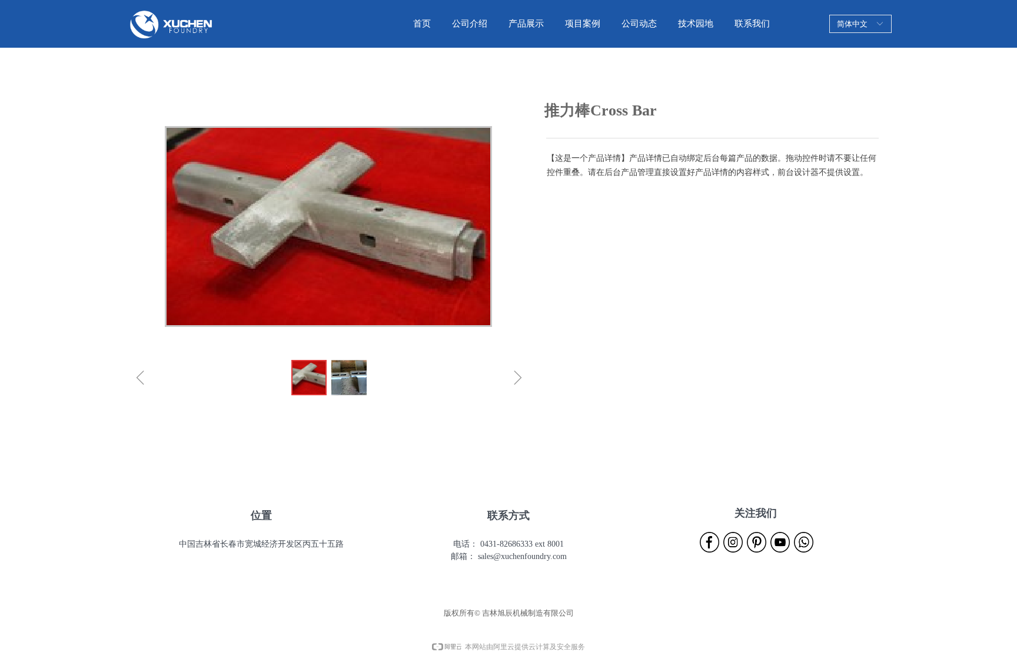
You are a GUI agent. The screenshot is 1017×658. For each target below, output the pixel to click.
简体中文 (852, 23)
